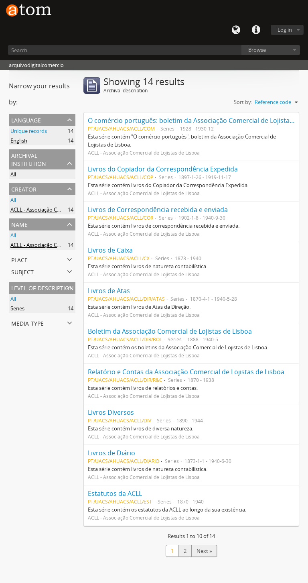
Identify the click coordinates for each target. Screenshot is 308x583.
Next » (204, 550)
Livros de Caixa (110, 250)
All (13, 174)
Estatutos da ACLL (115, 493)
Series (17, 308)
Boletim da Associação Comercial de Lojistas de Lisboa (170, 331)
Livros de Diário (111, 452)
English (18, 140)
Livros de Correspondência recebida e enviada (158, 209)
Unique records (28, 131)
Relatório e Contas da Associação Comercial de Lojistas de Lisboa (186, 371)
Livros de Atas (109, 290)
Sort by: (243, 102)
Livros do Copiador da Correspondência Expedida (163, 169)
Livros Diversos (111, 412)
